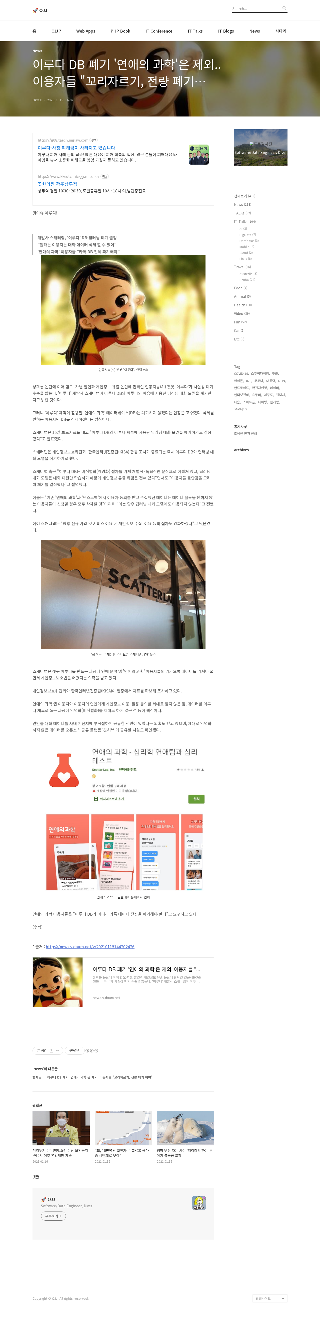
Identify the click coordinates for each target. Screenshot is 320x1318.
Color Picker (265, 1290)
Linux (246, 258)
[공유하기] (51, 1050)
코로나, (259, 380)
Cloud (246, 252)
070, (249, 380)
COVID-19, (241, 373)
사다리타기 (263, 1226)
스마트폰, (249, 402)
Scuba (247, 279)
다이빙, (263, 402)
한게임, (275, 402)
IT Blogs (226, 31)
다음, (237, 402)
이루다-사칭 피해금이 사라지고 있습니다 (76, 148)
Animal (242, 296)
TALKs (242, 212)
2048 (259, 1250)
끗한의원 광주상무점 (57, 184)
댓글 (35, 1176)
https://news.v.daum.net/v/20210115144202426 (90, 946)
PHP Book (120, 31)
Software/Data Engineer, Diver (66, 1205)
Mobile (247, 246)
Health (243, 304)
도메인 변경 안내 (245, 433)
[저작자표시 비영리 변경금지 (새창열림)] (91, 1051)
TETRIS (261, 1242)
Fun (240, 321)
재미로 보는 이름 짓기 (271, 1258)
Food (240, 287)
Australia (248, 273)
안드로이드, (242, 387)
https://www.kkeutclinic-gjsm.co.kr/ (69, 176)
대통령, (271, 380)
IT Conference (159, 31)
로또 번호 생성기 (267, 1234)
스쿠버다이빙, (260, 373)
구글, (275, 373)
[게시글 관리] (57, 1050)
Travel (242, 266)
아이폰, (239, 380)
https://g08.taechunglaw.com (63, 140)
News (254, 31)
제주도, (269, 394)
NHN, (282, 380)
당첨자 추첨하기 (267, 1282)
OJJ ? (56, 31)
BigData (248, 234)
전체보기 (244, 195)
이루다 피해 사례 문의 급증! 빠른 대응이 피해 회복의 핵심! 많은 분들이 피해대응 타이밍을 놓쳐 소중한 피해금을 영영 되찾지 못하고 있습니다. (107, 157)
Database (249, 240)
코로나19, (241, 409)
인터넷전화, (242, 394)
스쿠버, (257, 394)
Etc (239, 338)
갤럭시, (281, 394)
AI (243, 228)
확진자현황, (260, 387)
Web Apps (85, 31)
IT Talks (195, 31)
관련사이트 (263, 1298)
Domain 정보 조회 (268, 1274)
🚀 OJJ (39, 10)
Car (239, 330)
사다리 (280, 31)
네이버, (275, 387)
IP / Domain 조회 (268, 1266)
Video (242, 313)
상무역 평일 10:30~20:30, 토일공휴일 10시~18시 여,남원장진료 (92, 190)
